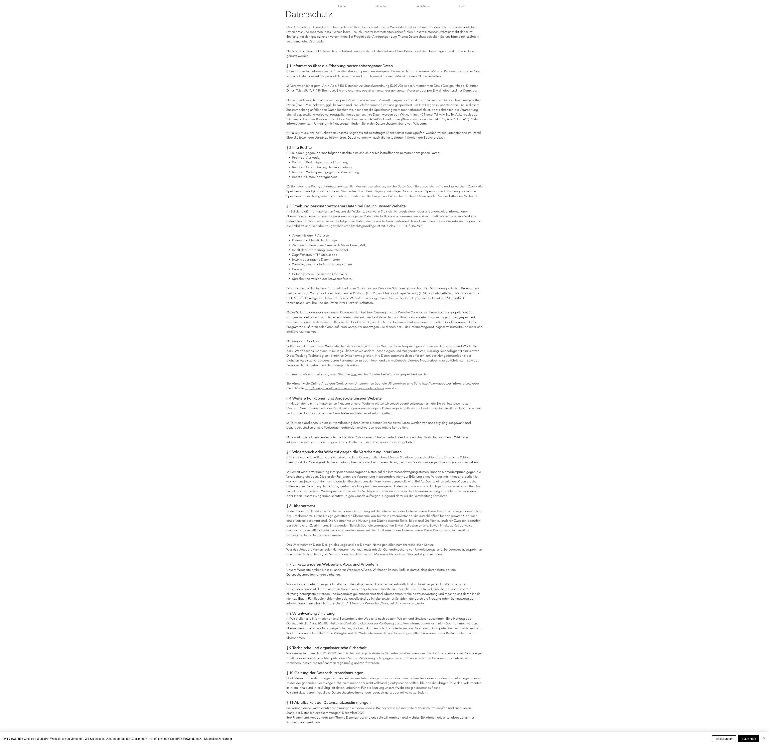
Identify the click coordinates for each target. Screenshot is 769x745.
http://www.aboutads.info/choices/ (446, 383)
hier (353, 374)
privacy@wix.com (405, 119)
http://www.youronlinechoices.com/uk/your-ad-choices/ (344, 388)
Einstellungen (724, 739)
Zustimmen (749, 739)
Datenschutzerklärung (391, 123)
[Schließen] (764, 738)
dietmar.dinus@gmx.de (307, 41)
